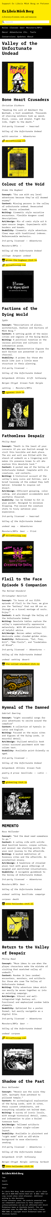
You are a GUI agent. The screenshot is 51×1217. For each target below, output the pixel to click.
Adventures (16, 32)
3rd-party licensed (13, 126)
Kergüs (39, 383)
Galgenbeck (8, 378)
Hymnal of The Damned (25, 707)
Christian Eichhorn (13, 105)
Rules (5, 27)
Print (33, 531)
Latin (41, 773)
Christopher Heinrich (14, 596)
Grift (30, 378)
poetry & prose (10, 773)
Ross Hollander (10, 831)
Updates (21, 36)
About (30, 36)
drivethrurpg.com (16, 141)
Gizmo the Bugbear (12, 190)
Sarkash (44, 1162)
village (6, 255)
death (16, 899)
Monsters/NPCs (34, 27)
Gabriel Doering (11, 713)
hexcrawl (34, 126)
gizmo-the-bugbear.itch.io (21, 260)
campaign (40, 894)
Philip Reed (9, 441)
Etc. (26, 32)
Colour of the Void (23, 184)
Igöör (5, 320)
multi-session (10, 136)
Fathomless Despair (23, 435)
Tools (33, 32)
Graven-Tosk (27, 383)
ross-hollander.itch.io (19, 903)
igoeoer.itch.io (15, 392)
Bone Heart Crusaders (25, 99)
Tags (3, 1177)
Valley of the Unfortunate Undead (22, 131)
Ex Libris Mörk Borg (18, 11)
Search (4, 1181)
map (13, 526)
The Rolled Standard (14, 591)
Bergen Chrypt (10, 383)
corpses (6, 899)
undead (27, 255)
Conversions (9, 36)
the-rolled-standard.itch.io (22, 664)
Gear (22, 27)
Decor (5, 32)
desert (25, 659)
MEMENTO (10, 825)
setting (6, 388)
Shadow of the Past (23, 1081)
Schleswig (40, 378)
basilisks (26, 773)
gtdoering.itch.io (16, 782)
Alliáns (20, 378)
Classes (14, 27)
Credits (5, 1184)
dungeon (17, 255)
